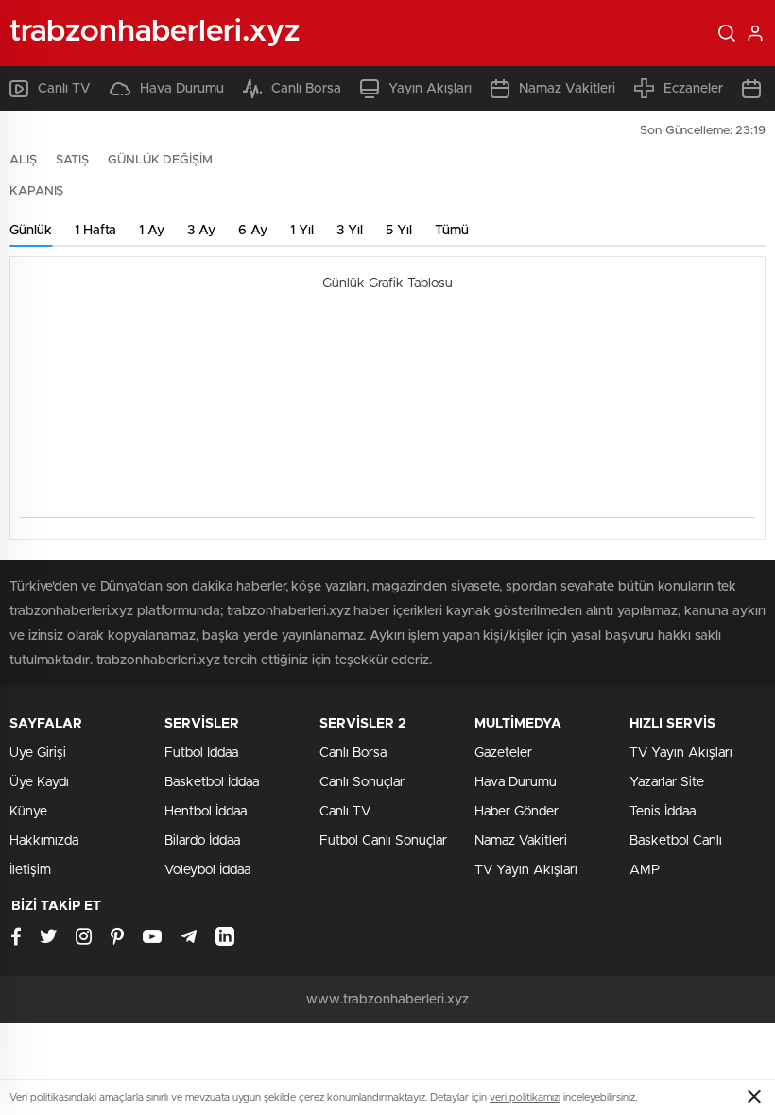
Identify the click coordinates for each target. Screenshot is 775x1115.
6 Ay (252, 230)
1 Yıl (302, 230)
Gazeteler (503, 753)
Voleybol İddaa (207, 870)
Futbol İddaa (201, 753)
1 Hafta (95, 230)
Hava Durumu (182, 88)
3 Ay (201, 230)
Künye (28, 811)
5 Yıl (399, 230)
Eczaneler (693, 88)
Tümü (452, 230)
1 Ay (151, 230)
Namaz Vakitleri (567, 88)
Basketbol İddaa (211, 782)
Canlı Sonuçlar (362, 782)
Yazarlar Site (666, 782)
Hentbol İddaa (205, 811)
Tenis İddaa (662, 811)
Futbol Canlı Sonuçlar (383, 841)
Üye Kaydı (39, 782)
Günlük (30, 230)
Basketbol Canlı (675, 841)
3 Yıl (349, 230)
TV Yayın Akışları (525, 870)
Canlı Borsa (306, 88)
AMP (644, 870)
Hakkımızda (43, 841)
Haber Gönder (516, 811)
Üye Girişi (37, 753)
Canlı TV (64, 88)
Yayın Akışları (430, 88)
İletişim (30, 870)
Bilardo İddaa (202, 841)
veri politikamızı (525, 1097)
